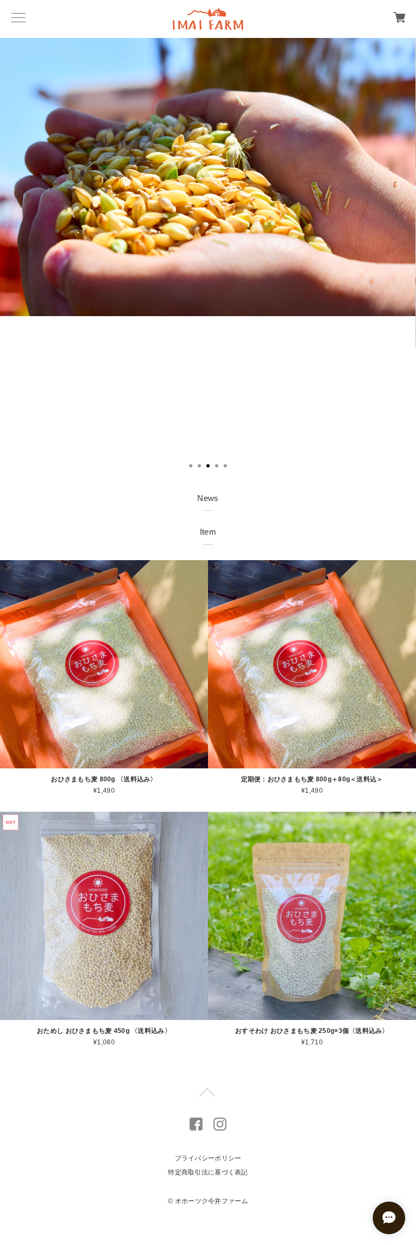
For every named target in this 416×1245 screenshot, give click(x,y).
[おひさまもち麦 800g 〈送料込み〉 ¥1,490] (104, 664)
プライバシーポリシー (208, 1158)
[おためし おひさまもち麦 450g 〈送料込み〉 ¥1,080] (104, 916)
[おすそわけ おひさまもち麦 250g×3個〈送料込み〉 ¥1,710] (312, 916)
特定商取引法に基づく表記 (208, 1172)
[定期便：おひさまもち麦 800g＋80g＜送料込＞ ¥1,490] (312, 664)
